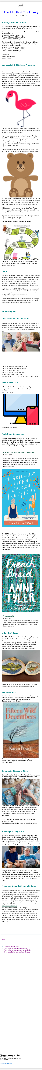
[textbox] (21, 13)
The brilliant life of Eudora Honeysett (19, 452)
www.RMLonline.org (6, 1063)
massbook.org (27, 878)
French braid (8, 616)
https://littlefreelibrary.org (9, 906)
